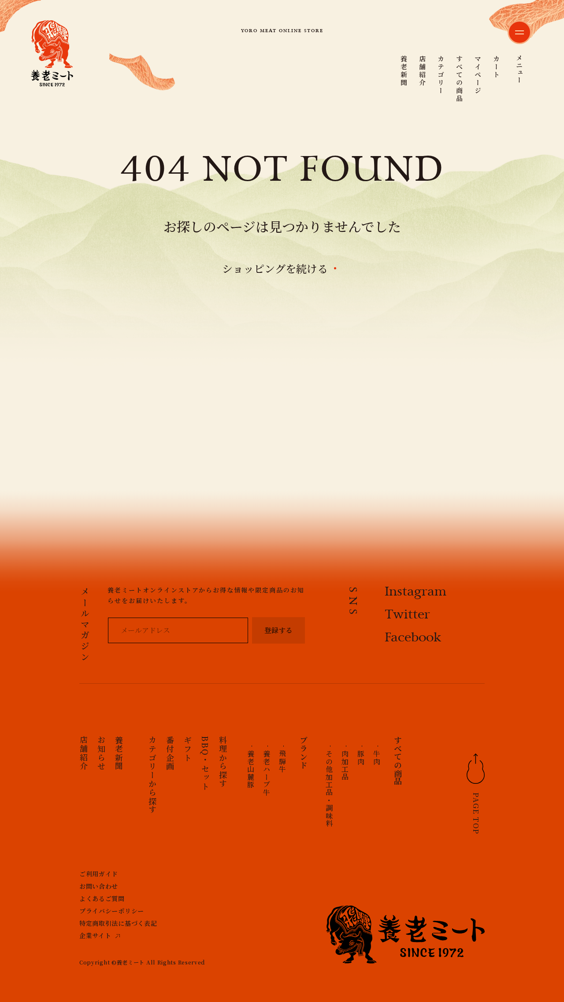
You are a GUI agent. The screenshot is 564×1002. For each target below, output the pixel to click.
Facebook (413, 638)
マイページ (477, 75)
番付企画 (170, 753)
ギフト (187, 749)
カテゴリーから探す (152, 775)
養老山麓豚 (250, 769)
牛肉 (376, 757)
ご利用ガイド (98, 873)
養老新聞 (403, 71)
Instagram (415, 592)
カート (496, 67)
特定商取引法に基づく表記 (118, 923)
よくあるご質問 (102, 898)
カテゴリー (440, 75)
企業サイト (95, 935)
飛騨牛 (282, 761)
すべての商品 (459, 79)
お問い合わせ (98, 886)
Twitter (407, 615)
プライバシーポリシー (111, 910)
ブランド (303, 752)
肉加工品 (345, 765)
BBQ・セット (205, 763)
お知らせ (101, 753)
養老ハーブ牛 (266, 773)
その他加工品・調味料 (329, 788)
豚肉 (361, 757)
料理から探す (223, 762)
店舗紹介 (422, 71)
